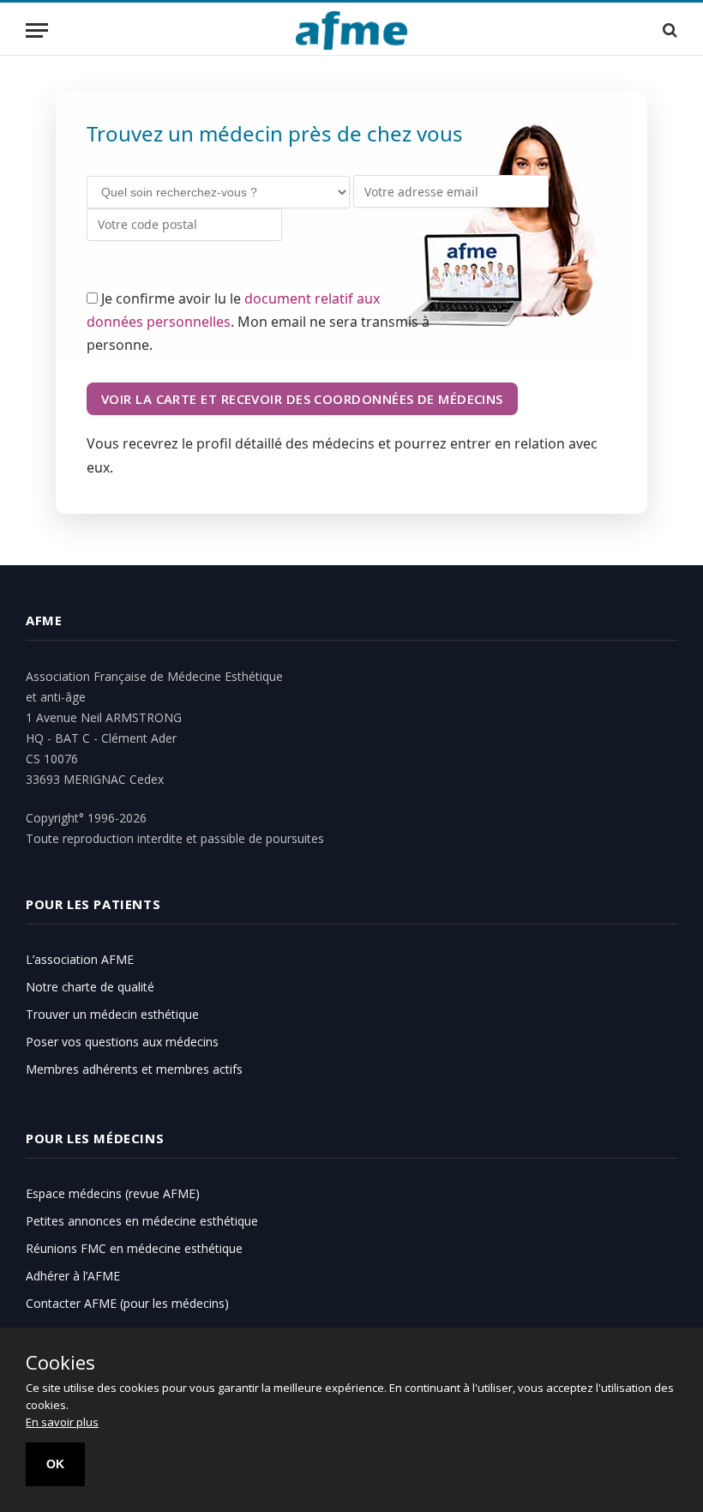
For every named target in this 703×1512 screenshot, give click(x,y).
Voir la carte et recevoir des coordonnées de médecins (302, 398)
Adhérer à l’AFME (73, 1276)
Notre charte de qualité (90, 987)
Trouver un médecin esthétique (112, 1014)
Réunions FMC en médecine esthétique (134, 1248)
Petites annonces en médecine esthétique (142, 1221)
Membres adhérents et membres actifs (134, 1069)
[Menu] (37, 30)
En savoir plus (62, 1422)
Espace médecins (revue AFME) (113, 1193)
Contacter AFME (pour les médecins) (127, 1303)
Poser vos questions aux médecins (122, 1041)
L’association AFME (80, 959)
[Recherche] (668, 30)
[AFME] (352, 30)
